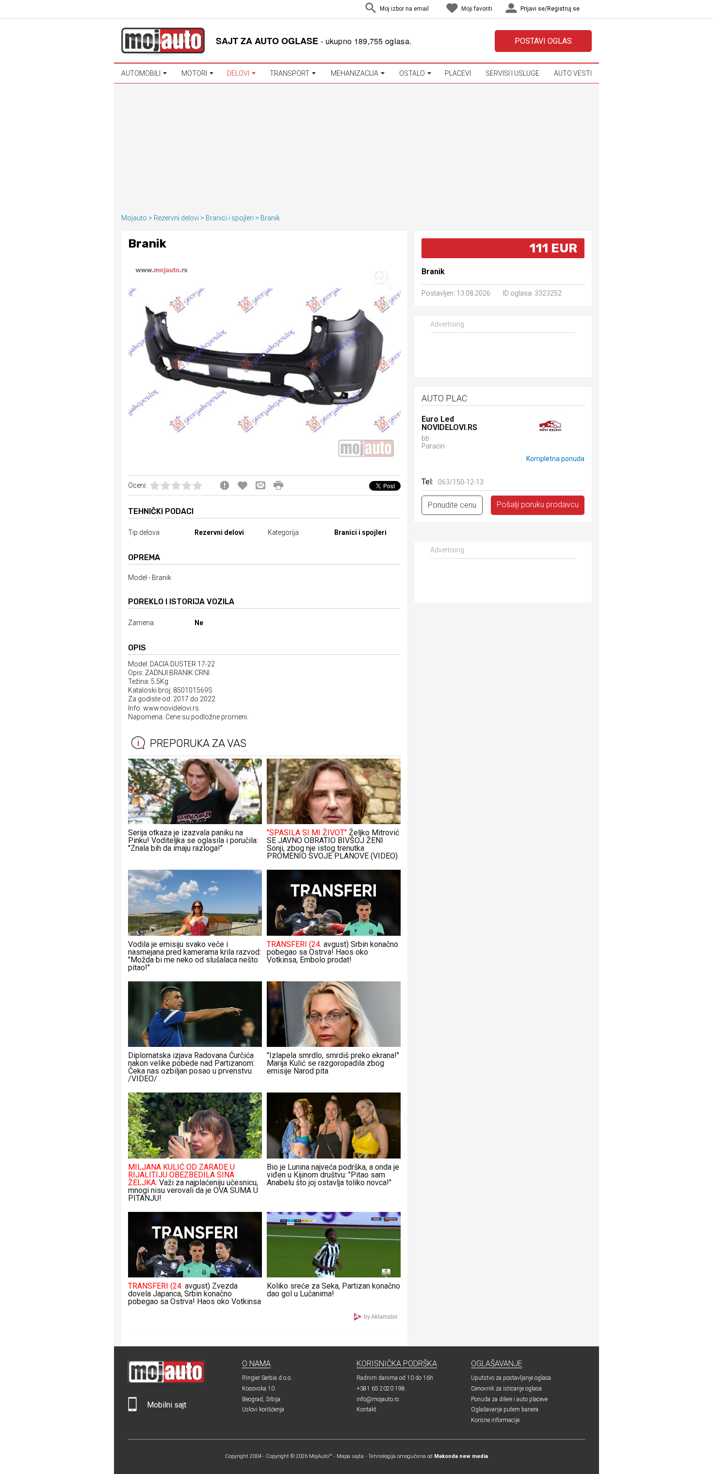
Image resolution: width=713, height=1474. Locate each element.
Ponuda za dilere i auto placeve (509, 1399)
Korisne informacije (495, 1420)
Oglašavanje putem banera (504, 1409)
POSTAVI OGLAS (543, 41)
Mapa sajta (350, 1456)
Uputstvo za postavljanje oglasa (511, 1378)
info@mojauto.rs (377, 1399)
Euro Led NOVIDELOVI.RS (449, 423)
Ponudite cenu (452, 505)
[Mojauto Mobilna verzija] (132, 1409)
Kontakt (366, 1409)
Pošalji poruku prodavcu (538, 504)
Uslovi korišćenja (263, 1409)
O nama (256, 1363)
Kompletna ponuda (555, 458)
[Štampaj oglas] (278, 485)
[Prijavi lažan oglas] (224, 485)
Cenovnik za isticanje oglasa (506, 1388)
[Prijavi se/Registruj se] (589, 9)
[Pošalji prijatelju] (260, 485)
